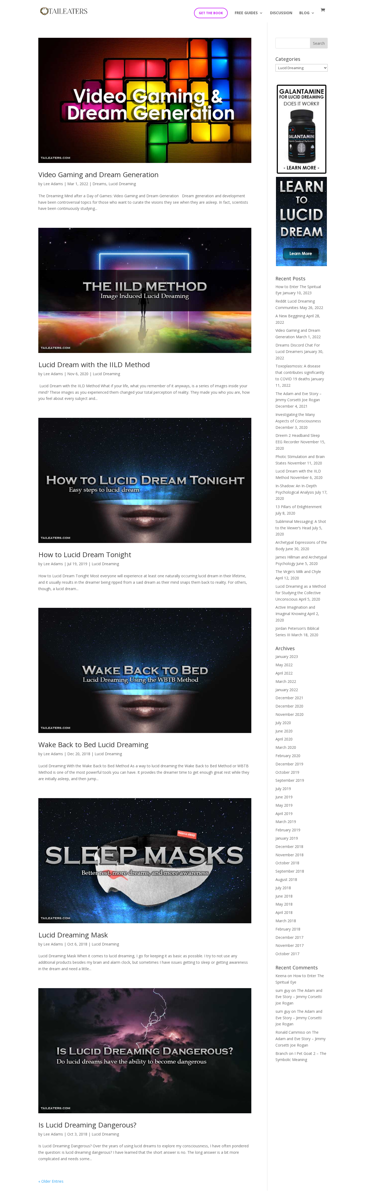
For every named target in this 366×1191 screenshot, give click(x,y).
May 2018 (284, 904)
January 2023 (286, 656)
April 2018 (284, 912)
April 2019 (284, 813)
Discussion (281, 13)
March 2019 (285, 821)
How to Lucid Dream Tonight (84, 554)
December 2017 (289, 937)
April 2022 (284, 673)
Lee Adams (53, 183)
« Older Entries (51, 1181)
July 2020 (283, 722)
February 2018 (287, 929)
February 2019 (287, 829)
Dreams (99, 183)
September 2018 (289, 871)
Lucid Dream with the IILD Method (94, 364)
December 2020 (289, 706)
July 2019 (283, 788)
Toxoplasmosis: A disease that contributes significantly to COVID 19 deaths (299, 372)
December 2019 (289, 763)
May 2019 (284, 805)
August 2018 (286, 879)
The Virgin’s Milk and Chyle (298, 571)
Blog (304, 13)
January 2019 (286, 838)
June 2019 (284, 796)
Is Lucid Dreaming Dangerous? (87, 1125)
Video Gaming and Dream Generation (98, 174)
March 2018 (285, 920)
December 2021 (289, 697)
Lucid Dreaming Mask (73, 935)
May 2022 (284, 664)
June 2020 (284, 731)
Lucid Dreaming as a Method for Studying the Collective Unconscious (300, 593)
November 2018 (289, 854)
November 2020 (289, 714)
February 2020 (287, 755)
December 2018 (289, 846)
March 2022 (285, 681)
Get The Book (211, 13)
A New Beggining (290, 315)
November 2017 (289, 945)
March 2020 (285, 747)
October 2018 (287, 862)
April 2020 (284, 739)
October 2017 (287, 953)
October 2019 (287, 772)
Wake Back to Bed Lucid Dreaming (93, 744)
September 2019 (289, 780)
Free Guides (246, 13)
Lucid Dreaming (122, 183)
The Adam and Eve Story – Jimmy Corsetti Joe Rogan (298, 997)
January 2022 (286, 689)
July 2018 (283, 887)
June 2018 (284, 896)
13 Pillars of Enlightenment (298, 506)
